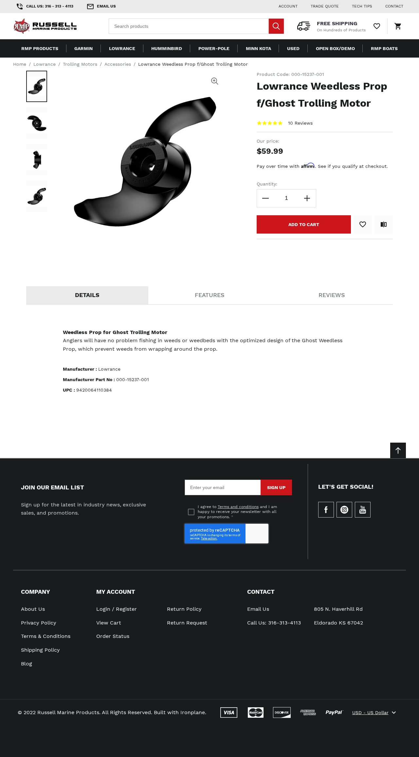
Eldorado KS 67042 (338, 623)
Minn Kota (258, 48)
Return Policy (184, 609)
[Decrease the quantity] (266, 198)
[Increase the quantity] (307, 198)
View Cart (108, 623)
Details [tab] (87, 294)
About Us (33, 609)
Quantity (266, 183)
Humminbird (166, 48)
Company (35, 591)
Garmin (83, 48)
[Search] (276, 26)
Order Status (112, 636)
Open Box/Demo (335, 48)
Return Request (187, 623)
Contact (261, 591)
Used (293, 48)
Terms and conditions (238, 506)
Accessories (117, 64)
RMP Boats (384, 48)
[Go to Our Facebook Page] (326, 510)
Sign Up (276, 487)
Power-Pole (213, 48)
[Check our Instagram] (344, 510)
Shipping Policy (40, 650)
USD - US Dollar (370, 712)
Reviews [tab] (332, 294)
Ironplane (192, 712)
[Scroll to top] (398, 450)
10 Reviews (300, 123)
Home (19, 64)
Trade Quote (325, 6)
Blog (26, 663)
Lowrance (122, 48)
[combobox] (196, 26)
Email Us (258, 609)
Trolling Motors (80, 64)
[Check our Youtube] (363, 510)
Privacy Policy (38, 623)
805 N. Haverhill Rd (338, 609)
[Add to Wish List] (363, 224)
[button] (36, 86)
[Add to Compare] (383, 224)
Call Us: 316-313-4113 (274, 623)
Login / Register (116, 609)
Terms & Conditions (45, 636)
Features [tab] (210, 294)
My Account (115, 591)
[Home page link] (55, 26)
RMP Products (39, 48)
